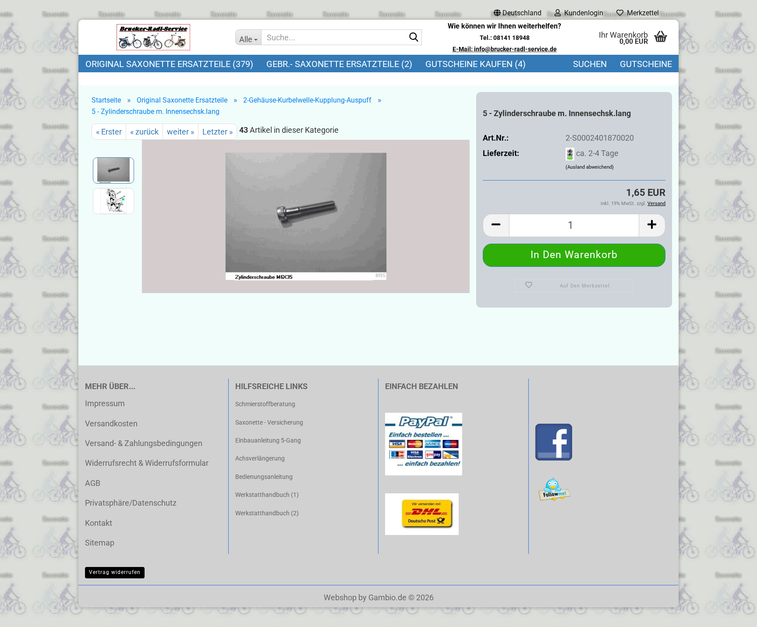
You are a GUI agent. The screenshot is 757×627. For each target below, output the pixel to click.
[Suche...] (413, 38)
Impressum (105, 403)
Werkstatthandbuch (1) (267, 494)
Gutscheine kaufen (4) (475, 64)
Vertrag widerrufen (115, 572)
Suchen (590, 64)
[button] (517, 13)
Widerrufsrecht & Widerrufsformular (147, 463)
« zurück (144, 131)
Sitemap (99, 542)
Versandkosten (111, 423)
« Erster (109, 131)
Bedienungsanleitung (264, 476)
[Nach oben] (733, 614)
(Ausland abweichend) (590, 167)
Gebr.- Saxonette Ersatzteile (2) (339, 64)
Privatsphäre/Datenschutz (131, 502)
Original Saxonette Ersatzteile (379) (169, 64)
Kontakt (98, 523)
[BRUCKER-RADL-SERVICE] (153, 37)
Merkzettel (641, 13)
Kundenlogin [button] (582, 13)
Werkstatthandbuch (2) (267, 513)
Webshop (340, 597)
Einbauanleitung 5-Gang (268, 440)
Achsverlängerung (260, 458)
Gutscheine (646, 64)
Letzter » (217, 131)
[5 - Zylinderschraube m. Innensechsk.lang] (306, 215)
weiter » (180, 131)
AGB (92, 483)
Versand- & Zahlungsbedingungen (143, 443)
